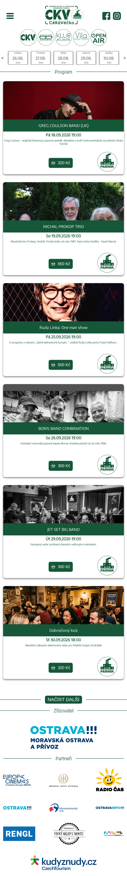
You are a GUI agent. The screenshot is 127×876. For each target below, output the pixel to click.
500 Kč (64, 365)
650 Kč (64, 264)
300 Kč (64, 465)
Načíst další (63, 699)
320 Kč (64, 163)
